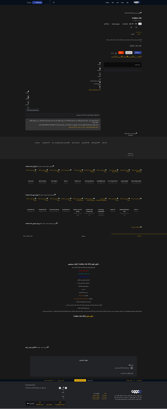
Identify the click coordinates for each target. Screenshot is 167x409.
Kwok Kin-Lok (30, 211)
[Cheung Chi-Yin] (42, 203)
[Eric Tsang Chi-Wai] (112, 174)
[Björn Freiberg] (42, 174)
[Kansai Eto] (30, 174)
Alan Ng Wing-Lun (89, 182)
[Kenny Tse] (112, 203)
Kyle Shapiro (54, 182)
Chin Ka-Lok (78, 182)
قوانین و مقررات (95, 396)
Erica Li (136, 211)
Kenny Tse (112, 211)
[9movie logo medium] (137, 2)
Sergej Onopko (124, 182)
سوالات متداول (96, 395)
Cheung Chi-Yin (42, 211)
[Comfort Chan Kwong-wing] (89, 203)
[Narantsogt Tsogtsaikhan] (101, 203)
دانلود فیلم (89, 316)
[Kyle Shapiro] (54, 174)
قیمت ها (104, 395)
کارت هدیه (104, 398)
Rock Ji (66, 182)
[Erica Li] (136, 203)
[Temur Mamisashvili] (136, 174)
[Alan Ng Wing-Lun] (89, 174)
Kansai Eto (30, 182)
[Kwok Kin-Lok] (30, 203)
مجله (105, 393)
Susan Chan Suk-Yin (54, 211)
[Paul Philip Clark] (101, 174)
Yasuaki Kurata (65, 211)
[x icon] (63, 393)
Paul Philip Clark (101, 182)
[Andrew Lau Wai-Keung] (77, 203)
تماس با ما (104, 396)
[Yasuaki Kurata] (66, 203)
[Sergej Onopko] (124, 174)
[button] (131, 380)
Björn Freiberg (42, 182)
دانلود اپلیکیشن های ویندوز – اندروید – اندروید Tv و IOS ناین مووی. (83, 127)
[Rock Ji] (66, 174)
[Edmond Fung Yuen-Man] (124, 203)
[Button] (54, 2)
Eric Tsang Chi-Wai (112, 182)
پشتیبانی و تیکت (95, 398)
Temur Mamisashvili (136, 182)
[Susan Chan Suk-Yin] (54, 203)
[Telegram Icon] (66, 388)
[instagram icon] (60, 388)
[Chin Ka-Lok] (77, 174)
